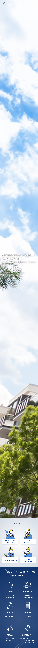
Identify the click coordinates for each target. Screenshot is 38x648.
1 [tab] (17, 516)
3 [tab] (20, 516)
